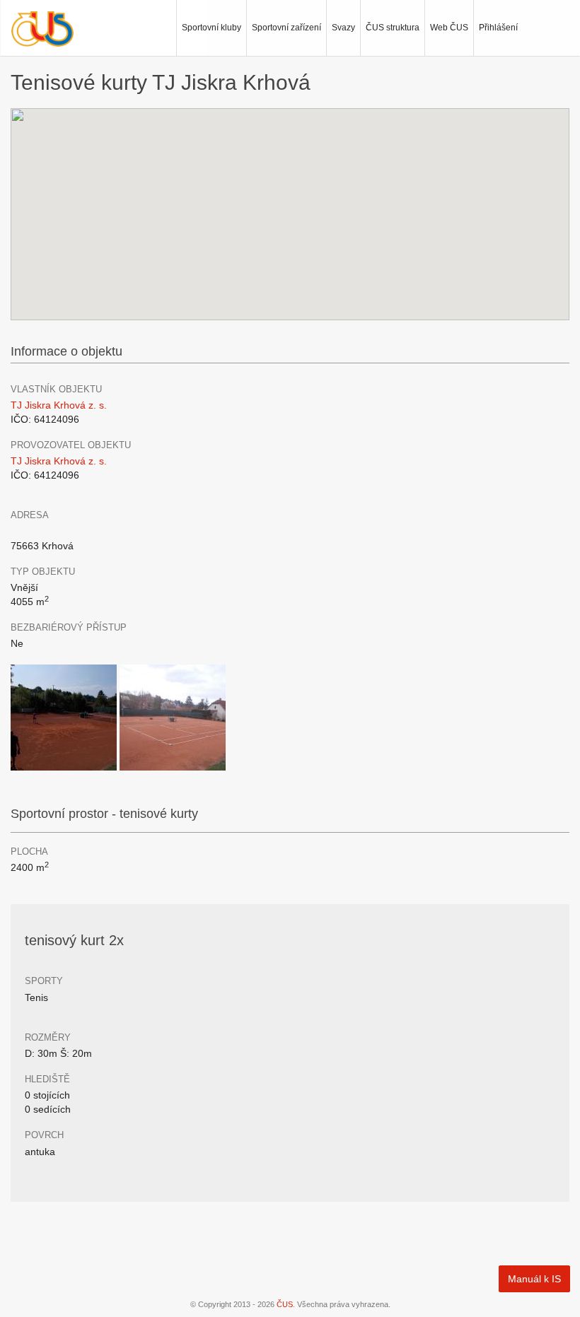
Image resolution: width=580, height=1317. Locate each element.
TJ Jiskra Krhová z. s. (59, 405)
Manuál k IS (534, 1278)
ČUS (285, 1304)
